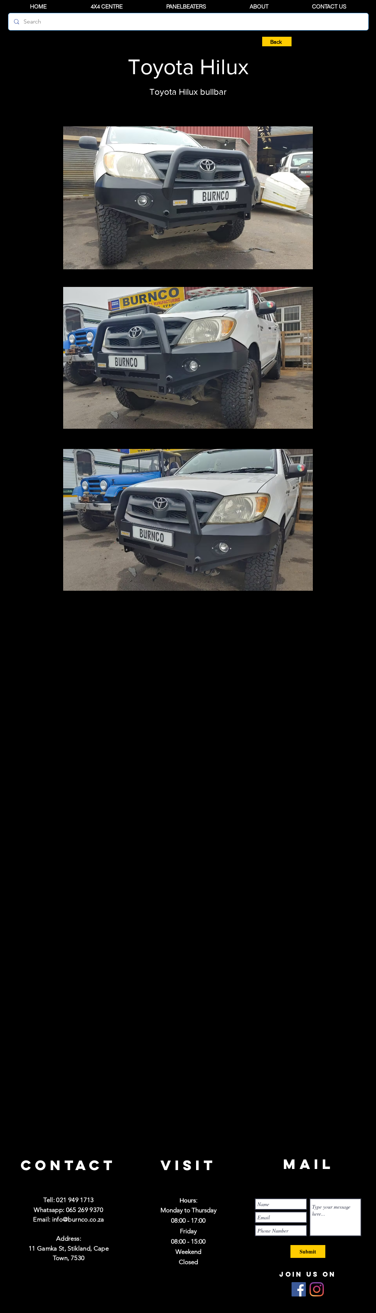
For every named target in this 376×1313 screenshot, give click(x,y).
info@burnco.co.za (78, 1219)
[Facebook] (299, 1289)
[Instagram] (317, 1289)
